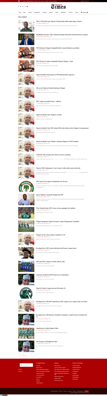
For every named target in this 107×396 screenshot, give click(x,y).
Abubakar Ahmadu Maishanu (41, 36)
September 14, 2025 (46, 23)
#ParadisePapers (76, 377)
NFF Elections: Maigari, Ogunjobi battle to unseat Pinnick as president (57, 48)
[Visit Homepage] (58, 7)
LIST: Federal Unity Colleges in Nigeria (61, 369)
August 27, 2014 (47, 76)
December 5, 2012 (47, 263)
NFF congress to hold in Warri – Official (48, 101)
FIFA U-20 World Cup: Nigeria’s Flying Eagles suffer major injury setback (58, 21)
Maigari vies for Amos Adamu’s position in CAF (50, 235)
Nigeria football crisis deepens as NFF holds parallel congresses (55, 75)
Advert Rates (46, 1)
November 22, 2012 (48, 343)
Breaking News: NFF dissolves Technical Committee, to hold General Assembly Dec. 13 (61, 316)
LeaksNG (38, 381)
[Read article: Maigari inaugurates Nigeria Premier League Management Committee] (26, 226)
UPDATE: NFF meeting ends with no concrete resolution (53, 155)
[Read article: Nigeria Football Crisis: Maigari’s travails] (26, 119)
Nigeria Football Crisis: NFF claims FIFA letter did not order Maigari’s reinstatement (62, 128)
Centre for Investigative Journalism (43, 371)
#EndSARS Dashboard (29, 1)
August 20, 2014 (47, 103)
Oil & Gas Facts (57, 365)
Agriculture (63, 12)
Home (20, 12)
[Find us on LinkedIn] (22, 6)
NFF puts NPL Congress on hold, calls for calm (50, 261)
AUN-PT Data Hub (76, 365)
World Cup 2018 (57, 378)
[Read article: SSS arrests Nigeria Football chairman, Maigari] (26, 92)
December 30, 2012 (47, 209)
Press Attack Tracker (40, 375)
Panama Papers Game (58, 380)
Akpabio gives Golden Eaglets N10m (47, 328)
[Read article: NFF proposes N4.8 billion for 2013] (26, 346)
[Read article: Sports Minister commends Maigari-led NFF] (26, 199)
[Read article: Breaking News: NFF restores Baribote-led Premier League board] (26, 253)
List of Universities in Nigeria (59, 367)
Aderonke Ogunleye (40, 76)
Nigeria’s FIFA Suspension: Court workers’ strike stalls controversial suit (58, 168)
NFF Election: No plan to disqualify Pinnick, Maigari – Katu (54, 61)
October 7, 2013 (47, 196)
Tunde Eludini (39, 116)
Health (56, 12)
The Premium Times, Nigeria (84, 392)
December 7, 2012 (47, 250)
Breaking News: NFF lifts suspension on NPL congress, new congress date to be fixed (61, 301)
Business (45, 12)
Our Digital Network (54, 391)
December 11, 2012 (47, 236)
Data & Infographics (80, 391)
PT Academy (38, 377)
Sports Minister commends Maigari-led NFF (49, 195)
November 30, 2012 (48, 290)
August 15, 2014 (47, 129)
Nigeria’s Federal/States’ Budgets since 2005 (61, 374)
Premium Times (39, 89)
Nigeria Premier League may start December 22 (50, 288)
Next (24, 355)
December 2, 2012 (47, 276)
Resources (70, 391)
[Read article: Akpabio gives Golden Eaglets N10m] (26, 333)
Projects (74, 391)
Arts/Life (71, 12)
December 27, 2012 (47, 223)
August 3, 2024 (49, 36)
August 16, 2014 (45, 116)
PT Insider (24, 1)
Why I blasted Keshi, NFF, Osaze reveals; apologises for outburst (55, 208)
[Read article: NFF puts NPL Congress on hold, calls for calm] (26, 266)
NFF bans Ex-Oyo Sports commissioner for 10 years (52, 181)
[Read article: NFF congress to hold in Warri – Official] (26, 106)
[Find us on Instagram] (25, 6)
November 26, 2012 (48, 330)
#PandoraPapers (76, 375)
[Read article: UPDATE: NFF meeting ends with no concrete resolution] (26, 159)
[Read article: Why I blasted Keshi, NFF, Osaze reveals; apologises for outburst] (26, 213)
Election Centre (39, 367)
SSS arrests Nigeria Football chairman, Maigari (50, 88)
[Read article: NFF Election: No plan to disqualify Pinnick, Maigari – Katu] (26, 66)
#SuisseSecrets (75, 379)
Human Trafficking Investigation (42, 369)
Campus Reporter (39, 383)
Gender (30, 12)
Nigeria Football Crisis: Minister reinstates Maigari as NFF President (57, 141)
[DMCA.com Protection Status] (3, 395)
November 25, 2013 (46, 183)
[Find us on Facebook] (18, 6)
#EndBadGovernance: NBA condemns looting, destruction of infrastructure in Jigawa (62, 34)
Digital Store (55, 1)
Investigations (37, 12)
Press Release (39, 23)
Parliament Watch (76, 369)
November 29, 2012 (46, 303)
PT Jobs (42, 1)
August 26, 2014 (45, 89)
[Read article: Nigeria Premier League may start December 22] (26, 293)
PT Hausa (35, 1)
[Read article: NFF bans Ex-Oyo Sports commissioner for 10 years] (26, 186)
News (24, 12)
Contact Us (50, 1)
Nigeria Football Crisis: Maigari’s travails (49, 115)
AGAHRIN (75, 373)
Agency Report (39, 49)
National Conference (40, 373)
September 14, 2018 (46, 49)
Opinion (51, 12)
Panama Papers (75, 371)
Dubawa (37, 379)
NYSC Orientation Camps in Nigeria (61, 371)
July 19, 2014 (47, 156)
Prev (20, 355)
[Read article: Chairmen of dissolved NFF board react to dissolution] (26, 279)
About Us (39, 1)
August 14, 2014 (47, 143)
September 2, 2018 (46, 63)
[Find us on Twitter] (20, 6)
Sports (76, 12)
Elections (84, 12)
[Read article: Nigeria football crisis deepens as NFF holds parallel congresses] (26, 79)
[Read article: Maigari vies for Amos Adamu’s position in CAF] (26, 239)
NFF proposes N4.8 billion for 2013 (46, 341)
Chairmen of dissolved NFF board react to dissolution (52, 275)
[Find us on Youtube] (27, 6)
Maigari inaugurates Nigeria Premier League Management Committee (57, 221)
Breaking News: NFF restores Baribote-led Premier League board (56, 248)
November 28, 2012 (48, 318)
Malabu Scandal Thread (59, 376)
